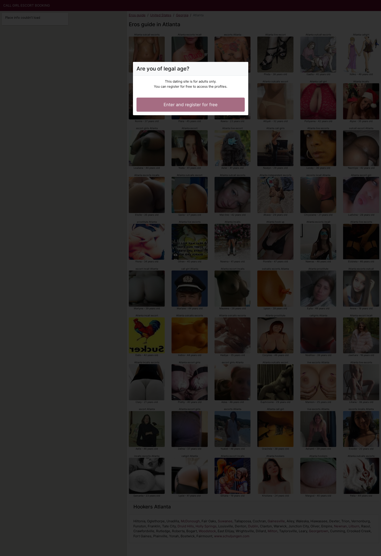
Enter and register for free (191, 104)
